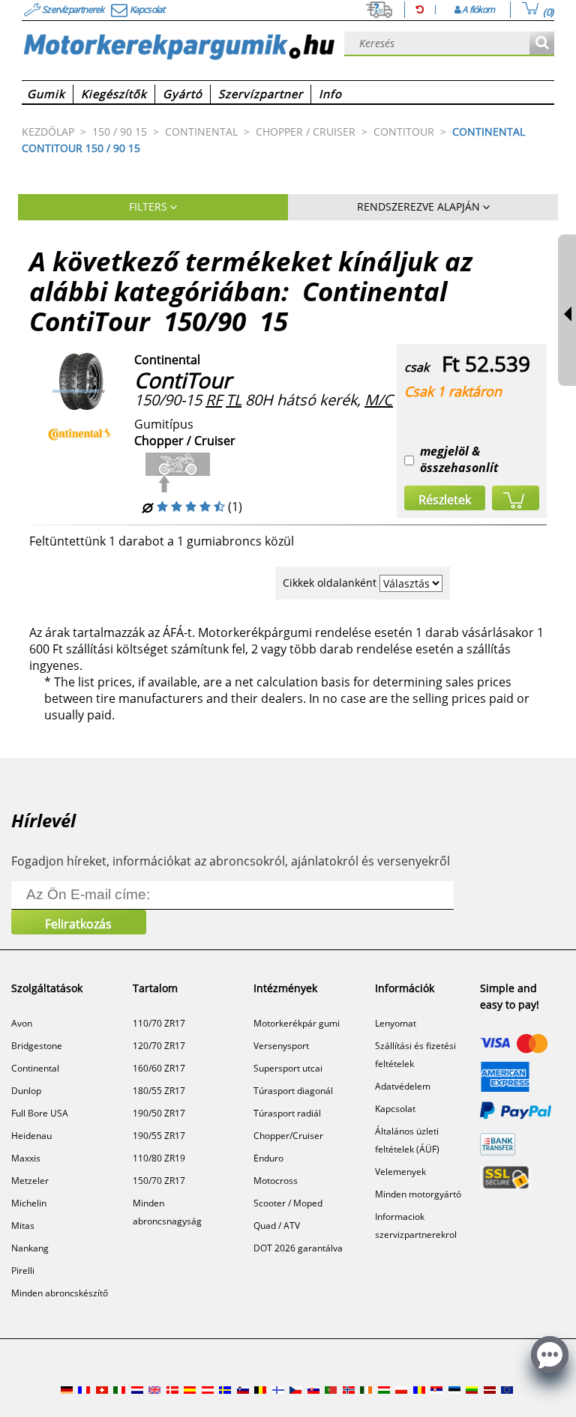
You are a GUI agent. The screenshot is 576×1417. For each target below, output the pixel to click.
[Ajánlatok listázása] (542, 43)
